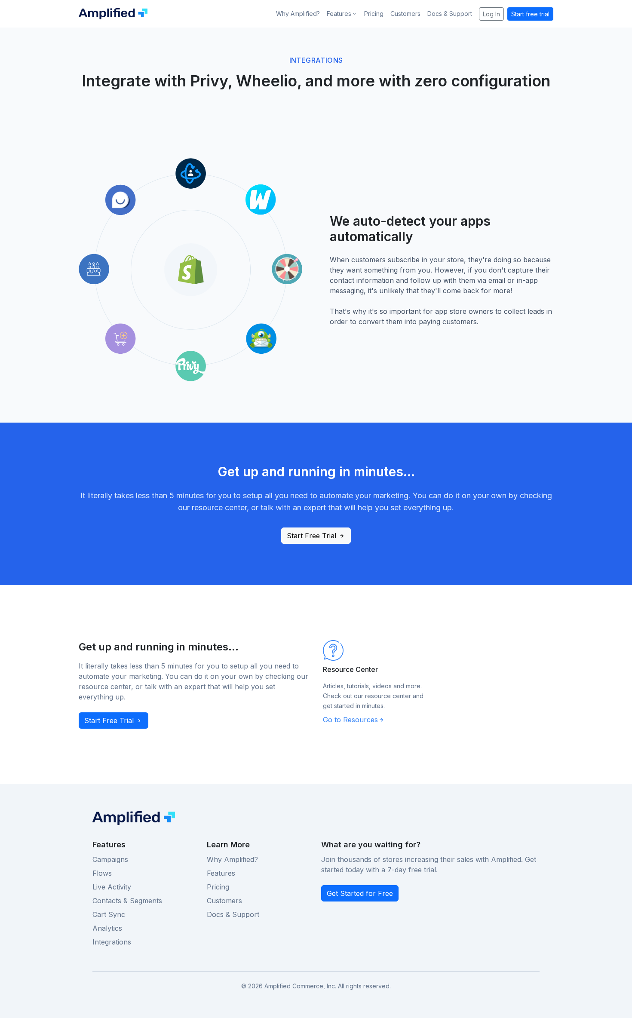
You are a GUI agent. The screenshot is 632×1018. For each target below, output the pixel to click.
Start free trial (530, 14)
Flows (102, 873)
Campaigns (110, 859)
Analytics (107, 928)
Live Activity (111, 887)
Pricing (373, 13)
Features (221, 873)
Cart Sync (108, 914)
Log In (491, 14)
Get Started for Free (360, 893)
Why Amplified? (298, 13)
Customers (405, 13)
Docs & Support (449, 13)
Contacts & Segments (127, 900)
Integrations (111, 942)
